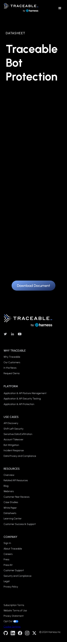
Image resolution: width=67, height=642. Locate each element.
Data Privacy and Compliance (20, 456)
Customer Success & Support (20, 524)
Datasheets (10, 513)
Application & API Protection (19, 404)
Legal (6, 581)
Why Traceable (12, 357)
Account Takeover (13, 439)
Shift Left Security (13, 428)
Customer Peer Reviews (16, 497)
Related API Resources (16, 480)
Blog (6, 486)
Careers (8, 554)
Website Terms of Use (15, 610)
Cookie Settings (12, 626)
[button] (59, 8)
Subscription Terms (14, 605)
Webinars (9, 491)
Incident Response (14, 450)
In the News (10, 367)
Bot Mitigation (11, 445)
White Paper (10, 507)
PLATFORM (11, 386)
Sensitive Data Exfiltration (18, 434)
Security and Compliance (17, 576)
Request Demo (12, 373)
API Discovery (11, 423)
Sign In (7, 543)
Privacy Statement (14, 616)
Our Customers (12, 362)
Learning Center (13, 518)
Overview (9, 475)
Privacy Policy (11, 586)
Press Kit (8, 565)
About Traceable (13, 548)
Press (6, 559)
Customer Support (14, 570)
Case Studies (11, 502)
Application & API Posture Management (25, 393)
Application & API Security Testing (22, 398)
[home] (20, 8)
